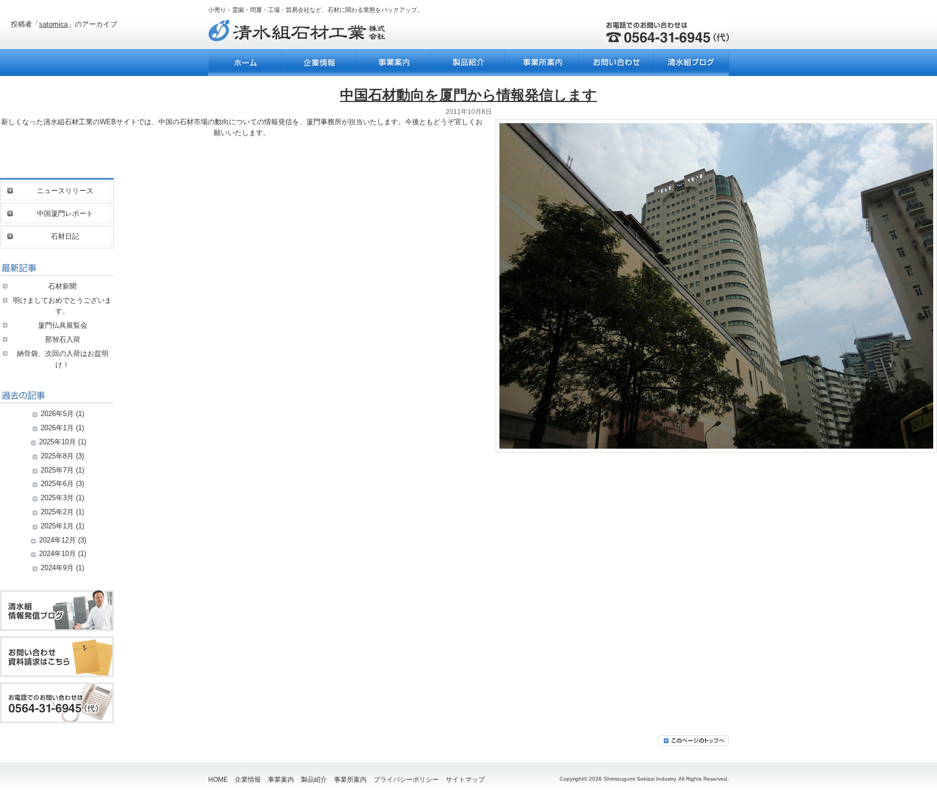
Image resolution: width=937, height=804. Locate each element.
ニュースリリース (65, 191)
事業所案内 (350, 779)
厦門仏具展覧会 (62, 325)
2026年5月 (57, 414)
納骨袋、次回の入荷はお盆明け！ (62, 359)
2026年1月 (57, 428)
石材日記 (65, 236)
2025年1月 (57, 526)
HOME (218, 779)
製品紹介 (314, 779)
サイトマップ (465, 779)
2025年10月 (57, 442)
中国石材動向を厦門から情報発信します (468, 95)
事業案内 (281, 779)
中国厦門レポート (65, 213)
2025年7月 (57, 470)
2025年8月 (57, 456)
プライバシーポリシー (406, 779)
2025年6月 (57, 484)
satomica (53, 24)
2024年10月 (57, 554)
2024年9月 (57, 568)
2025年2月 (57, 512)
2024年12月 (57, 540)
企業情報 (248, 779)
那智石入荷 (62, 339)
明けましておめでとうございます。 (62, 306)
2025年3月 (57, 498)
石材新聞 (62, 286)
